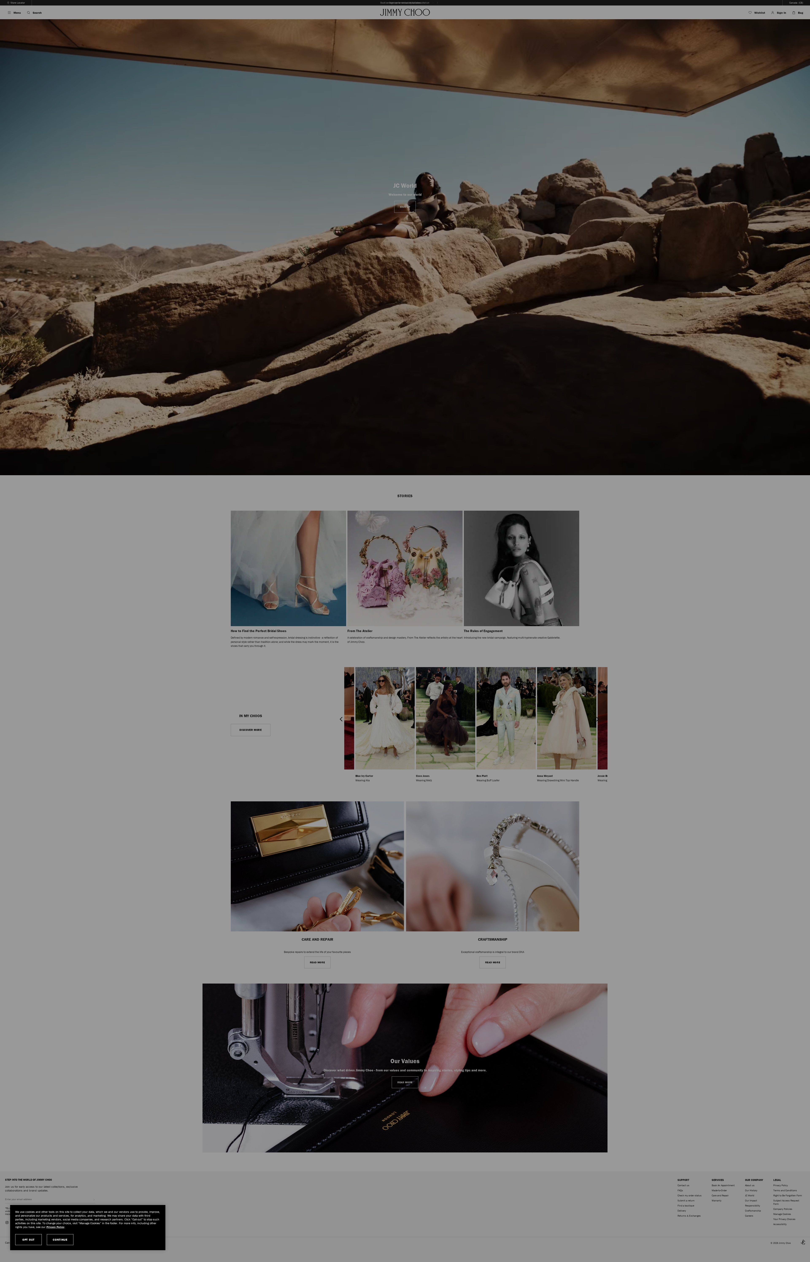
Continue (60, 1240)
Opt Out (28, 1240)
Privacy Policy (55, 1227)
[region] (87, 1227)
